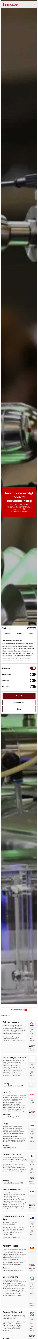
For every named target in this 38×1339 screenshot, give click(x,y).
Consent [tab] (7, 633)
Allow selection (19, 702)
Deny (19, 709)
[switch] (33, 674)
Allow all (19, 696)
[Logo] (11, 4)
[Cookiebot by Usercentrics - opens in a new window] (27, 628)
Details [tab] (19, 633)
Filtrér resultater (18, 1009)
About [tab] (31, 633)
